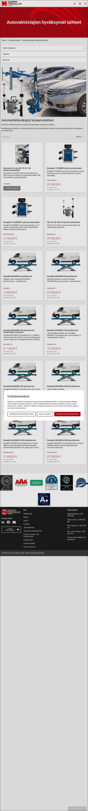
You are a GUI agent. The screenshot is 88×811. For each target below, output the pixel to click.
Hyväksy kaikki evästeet (67, 414)
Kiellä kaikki (45, 414)
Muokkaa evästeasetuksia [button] (21, 414)
